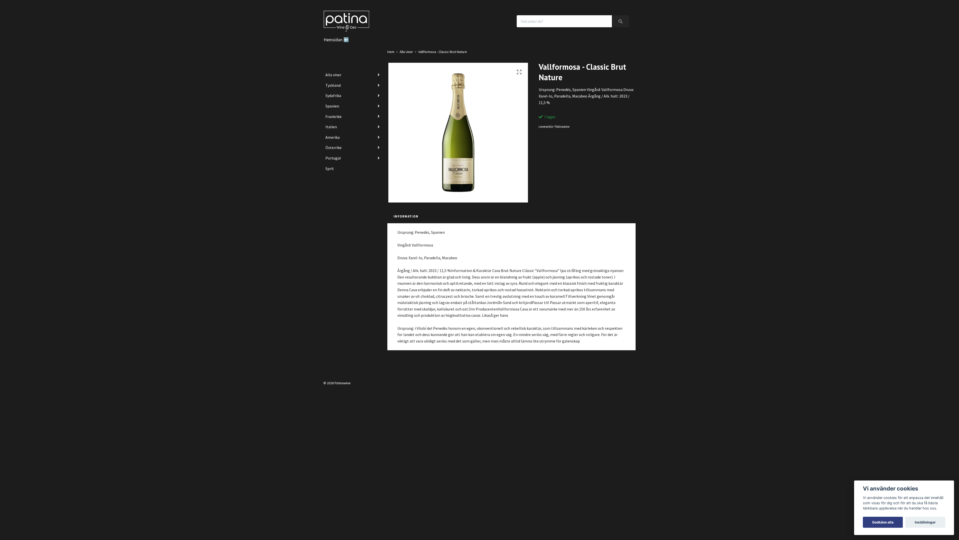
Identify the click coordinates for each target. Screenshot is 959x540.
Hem (390, 52)
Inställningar (925, 522)
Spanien (332, 106)
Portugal (333, 158)
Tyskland (333, 85)
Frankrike (333, 116)
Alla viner (333, 74)
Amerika (332, 137)
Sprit (329, 168)
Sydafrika (333, 95)
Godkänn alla (883, 522)
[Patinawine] (346, 21)
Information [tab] (406, 216)
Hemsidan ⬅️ (336, 39)
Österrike (333, 147)
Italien (331, 126)
